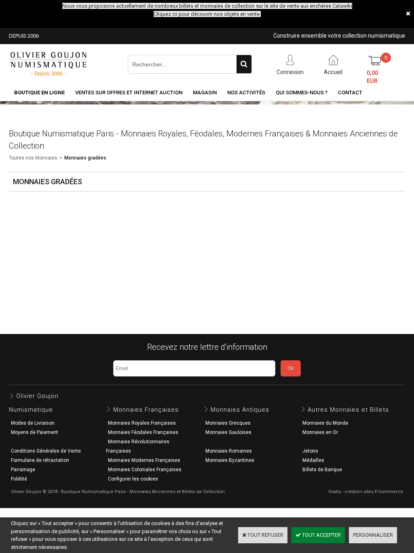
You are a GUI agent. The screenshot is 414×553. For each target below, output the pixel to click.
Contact (350, 92)
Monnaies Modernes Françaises (144, 460)
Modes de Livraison (33, 423)
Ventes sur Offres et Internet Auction (128, 92)
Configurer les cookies (133, 479)
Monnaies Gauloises (228, 432)
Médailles (313, 460)
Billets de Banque (322, 469)
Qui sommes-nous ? (301, 92)
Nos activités (246, 92)
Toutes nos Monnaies (33, 158)
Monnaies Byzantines (229, 460)
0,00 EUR (372, 77)
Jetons (310, 451)
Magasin (205, 92)
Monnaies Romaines (228, 451)
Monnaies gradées (85, 158)
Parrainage (23, 469)
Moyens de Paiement (34, 432)
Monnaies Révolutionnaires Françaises (137, 446)
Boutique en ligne (39, 92)
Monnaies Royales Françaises (142, 423)
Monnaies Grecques (228, 423)
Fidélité (19, 479)
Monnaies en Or (320, 432)
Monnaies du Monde (325, 423)
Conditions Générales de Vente (46, 451)
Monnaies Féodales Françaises (143, 432)
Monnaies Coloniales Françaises (145, 469)
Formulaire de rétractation (40, 460)
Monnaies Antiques (240, 409)
